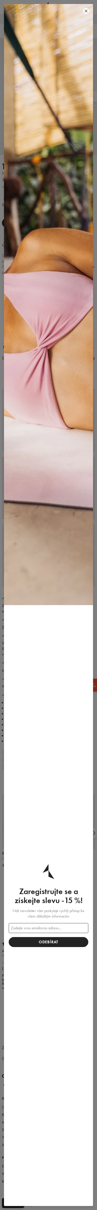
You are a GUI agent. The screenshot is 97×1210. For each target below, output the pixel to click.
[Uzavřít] (86, 11)
